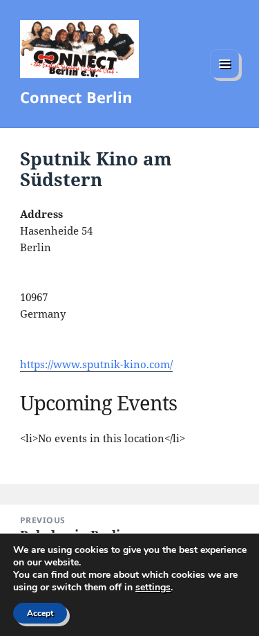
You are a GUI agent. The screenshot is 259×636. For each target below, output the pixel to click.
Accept (40, 613)
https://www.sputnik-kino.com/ (96, 364)
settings (153, 587)
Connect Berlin (76, 97)
